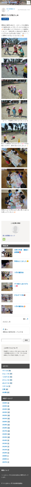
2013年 (4, 443)
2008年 (4, 459)
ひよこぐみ (5, 373)
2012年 (4, 446)
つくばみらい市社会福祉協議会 (10, 475)
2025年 (4, 406)
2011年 (4, 449)
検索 (26, 340)
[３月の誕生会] (12, 279)
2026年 (4, 403)
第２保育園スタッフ (9, 235)
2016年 (4, 434)
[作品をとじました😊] (15, 268)
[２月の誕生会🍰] (13, 313)
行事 (3, 389)
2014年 (4, 440)
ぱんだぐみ (5, 383)
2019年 (4, 424)
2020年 (4, 421)
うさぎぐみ (5, 19)
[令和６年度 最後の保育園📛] (15, 256)
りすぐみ (5, 386)
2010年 (4, 453)
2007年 (4, 462)
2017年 (4, 431)
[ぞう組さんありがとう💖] (15, 290)
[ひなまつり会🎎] (13, 302)
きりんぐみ (5, 380)
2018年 (4, 428)
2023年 (4, 412)
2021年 (4, 418)
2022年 (4, 415)
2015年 (4, 437)
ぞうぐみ (5, 370)
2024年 (4, 409)
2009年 (4, 456)
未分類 (4, 392)
